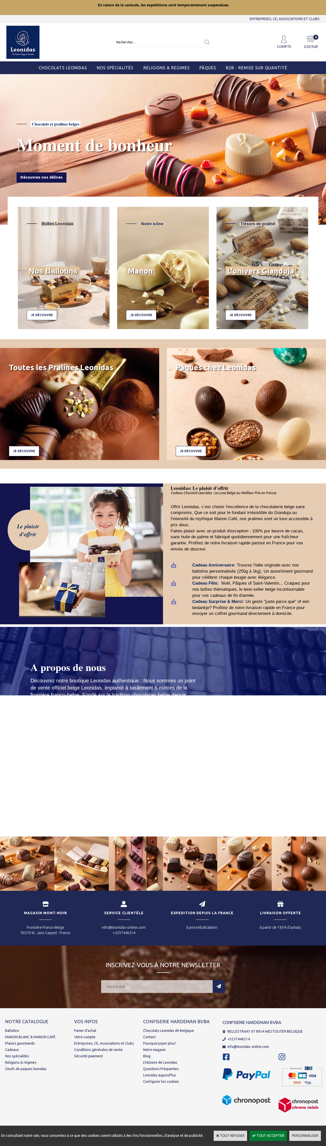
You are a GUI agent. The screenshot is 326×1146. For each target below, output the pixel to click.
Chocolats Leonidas (63, 67)
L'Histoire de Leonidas (160, 1062)
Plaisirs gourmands (20, 1043)
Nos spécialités (17, 1056)
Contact (149, 1037)
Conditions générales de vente (98, 1050)
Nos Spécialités (115, 67)
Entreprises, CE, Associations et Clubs (104, 1043)
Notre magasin (154, 1050)
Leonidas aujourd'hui (159, 1075)
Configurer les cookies (161, 1082)
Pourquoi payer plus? (159, 1043)
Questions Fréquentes (161, 1069)
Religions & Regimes (166, 67)
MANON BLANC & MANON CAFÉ (30, 1037)
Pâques (207, 67)
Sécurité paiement (88, 1056)
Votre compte (85, 1037)
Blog (147, 1056)
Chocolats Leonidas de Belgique (168, 1031)
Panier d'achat (85, 1031)
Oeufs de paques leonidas (26, 1069)
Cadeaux (12, 1050)
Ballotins (12, 1031)
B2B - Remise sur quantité (256, 67)
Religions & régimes (20, 1062)
